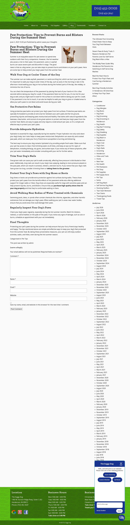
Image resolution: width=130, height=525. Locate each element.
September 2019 (102, 418)
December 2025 (102, 223)
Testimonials (81, 25)
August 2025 (101, 234)
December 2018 (102, 442)
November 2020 (102, 380)
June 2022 (100, 330)
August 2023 (101, 295)
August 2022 (101, 324)
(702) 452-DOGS (105, 8)
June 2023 (100, 298)
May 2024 (100, 274)
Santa (98, 180)
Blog (72, 25)
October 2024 (101, 261)
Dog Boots (100, 111)
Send (119, 511)
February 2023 (101, 308)
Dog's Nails (100, 148)
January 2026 (101, 221)
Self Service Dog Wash (104, 185)
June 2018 (100, 457)
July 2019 (99, 423)
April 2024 (100, 277)
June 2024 (100, 271)
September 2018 (102, 449)
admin (39, 42)
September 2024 (102, 263)
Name (13, 279)
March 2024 (100, 279)
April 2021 (100, 367)
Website (13, 295)
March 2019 (100, 433)
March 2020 (100, 402)
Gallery (65, 25)
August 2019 (101, 420)
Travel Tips (100, 199)
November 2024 (102, 258)
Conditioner (100, 106)
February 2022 (101, 340)
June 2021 (100, 362)
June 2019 (100, 425)
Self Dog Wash (101, 183)
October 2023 (101, 290)
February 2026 (101, 218)
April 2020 (100, 399)
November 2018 (102, 444)
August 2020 (101, 388)
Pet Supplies (55, 25)
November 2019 (102, 412)
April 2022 (100, 335)
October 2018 (101, 447)
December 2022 (102, 314)
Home (26, 25)
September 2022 (102, 322)
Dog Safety (100, 130)
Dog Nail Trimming (103, 127)
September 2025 (102, 231)
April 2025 (100, 245)
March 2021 (100, 370)
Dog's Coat (100, 143)
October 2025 (101, 229)
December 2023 (102, 285)
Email (12, 287)
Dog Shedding (101, 132)
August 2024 (101, 266)
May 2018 (100, 460)
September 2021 (102, 354)
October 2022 (101, 319)
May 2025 (100, 242)
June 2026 (100, 210)
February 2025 (101, 250)
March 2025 (100, 247)
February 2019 (101, 436)
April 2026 (100, 213)
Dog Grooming (101, 116)
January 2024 (101, 282)
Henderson (100, 154)
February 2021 (101, 372)
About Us (34, 25)
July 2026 (99, 207)
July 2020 (99, 391)
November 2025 (102, 226)
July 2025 (99, 237)
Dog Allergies (101, 108)
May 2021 (100, 364)
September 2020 (102, 386)
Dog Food (99, 114)
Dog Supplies (101, 135)
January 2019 (101, 439)
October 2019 (101, 415)
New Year (100, 161)
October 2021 (101, 351)
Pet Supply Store (102, 175)
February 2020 (101, 404)
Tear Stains (100, 193)
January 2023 (101, 311)
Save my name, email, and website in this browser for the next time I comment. (39, 305)
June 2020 (100, 394)
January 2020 (101, 407)
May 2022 (100, 332)
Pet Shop (99, 169)
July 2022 (99, 327)
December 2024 (102, 255)
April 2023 (100, 303)
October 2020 (101, 383)
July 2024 (99, 269)
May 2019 (100, 428)
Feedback (92, 25)
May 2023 (100, 301)
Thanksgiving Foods (103, 196)
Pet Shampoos (101, 167)
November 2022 (102, 317)
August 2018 (101, 452)
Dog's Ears (100, 146)
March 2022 (100, 338)
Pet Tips (25, 239)
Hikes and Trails (102, 156)
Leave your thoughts (49, 42)
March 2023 (100, 306)
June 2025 (100, 239)
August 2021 (101, 356)
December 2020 (102, 378)
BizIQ (98, 510)
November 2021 (102, 348)
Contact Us (102, 25)
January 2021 (101, 375)
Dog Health (100, 124)
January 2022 (101, 343)
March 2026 (100, 215)
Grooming (44, 25)
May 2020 (100, 396)
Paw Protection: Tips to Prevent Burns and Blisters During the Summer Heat (46, 36)
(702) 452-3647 (106, 13)
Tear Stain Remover (103, 191)
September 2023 (102, 293)
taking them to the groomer (58, 168)
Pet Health (100, 164)
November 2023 (102, 287)
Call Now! (117, 480)
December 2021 (102, 346)
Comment (14, 256)
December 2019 (102, 410)
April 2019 (100, 431)
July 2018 (99, 455)
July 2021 (99, 359)
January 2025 (101, 253)
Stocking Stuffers (102, 188)
